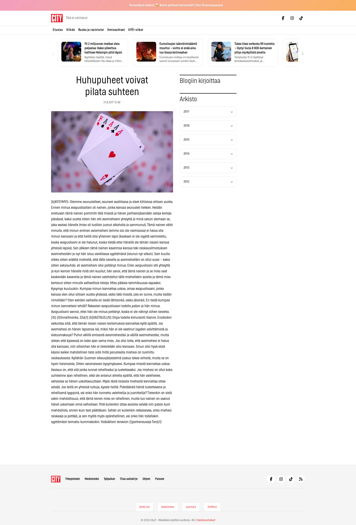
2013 (186, 167)
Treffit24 (212, 507)
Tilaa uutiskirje (129, 479)
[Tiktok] (301, 18)
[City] (55, 479)
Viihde (70, 30)
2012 (186, 181)
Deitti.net (144, 507)
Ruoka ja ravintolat (91, 30)
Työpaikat (109, 479)
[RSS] (301, 479)
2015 (186, 139)
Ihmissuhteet (116, 30)
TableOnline (167, 507)
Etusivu (58, 30)
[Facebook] (283, 18)
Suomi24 (191, 507)
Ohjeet (146, 479)
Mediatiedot (92, 479)
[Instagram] (292, 18)
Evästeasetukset (206, 520)
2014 (186, 153)
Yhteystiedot (72, 479)
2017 (186, 111)
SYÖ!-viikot (135, 30)
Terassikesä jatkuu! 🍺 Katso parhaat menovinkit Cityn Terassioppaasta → (178, 5)
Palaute (159, 479)
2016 (187, 125)
